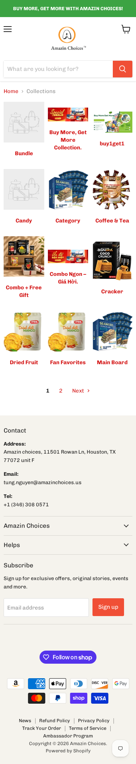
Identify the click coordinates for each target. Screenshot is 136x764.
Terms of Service (87, 728)
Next (78, 390)
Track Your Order (41, 728)
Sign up (108, 606)
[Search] (122, 69)
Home (11, 91)
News (25, 720)
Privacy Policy (94, 720)
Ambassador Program (68, 736)
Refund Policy (54, 720)
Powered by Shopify (68, 750)
